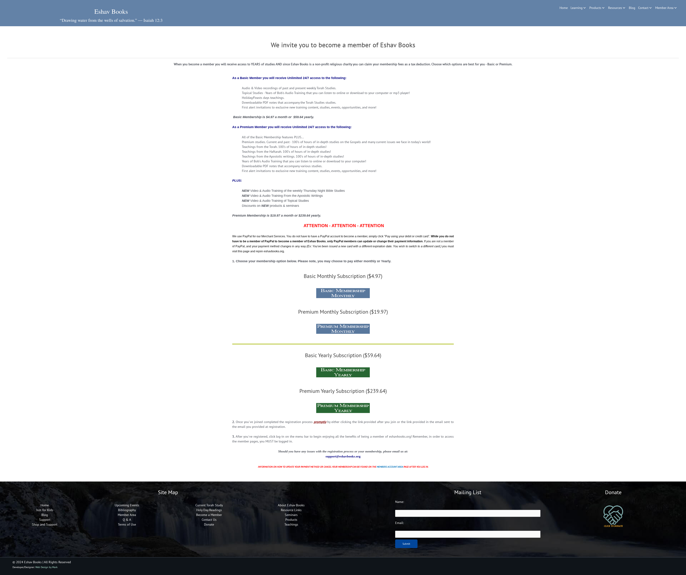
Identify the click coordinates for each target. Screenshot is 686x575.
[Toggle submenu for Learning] (584, 8)
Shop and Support (44, 524)
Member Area (127, 515)
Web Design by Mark (46, 567)
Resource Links (291, 510)
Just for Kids (44, 510)
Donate (209, 524)
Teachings (291, 524)
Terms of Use (127, 524)
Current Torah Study (209, 505)
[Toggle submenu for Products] (603, 8)
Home (45, 505)
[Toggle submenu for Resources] (624, 8)
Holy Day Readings (209, 510)
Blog (44, 515)
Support (44, 520)
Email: (399, 523)
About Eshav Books (291, 505)
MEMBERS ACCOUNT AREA (390, 466)
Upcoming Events (127, 505)
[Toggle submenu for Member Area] (675, 8)
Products (291, 520)
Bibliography (127, 510)
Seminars (291, 515)
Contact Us (209, 520)
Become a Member (209, 515)
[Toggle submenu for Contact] (650, 8)
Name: (399, 502)
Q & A (127, 520)
